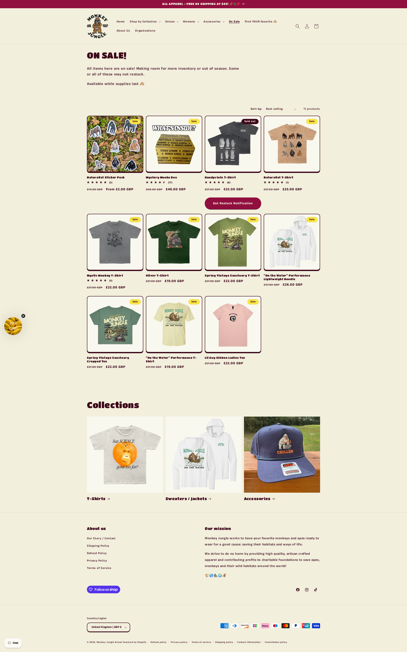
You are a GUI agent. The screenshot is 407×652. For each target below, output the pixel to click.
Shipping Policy (98, 546)
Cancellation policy (276, 642)
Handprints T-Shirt (220, 177)
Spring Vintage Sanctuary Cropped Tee (108, 359)
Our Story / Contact (101, 538)
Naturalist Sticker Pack (106, 177)
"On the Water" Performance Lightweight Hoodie (287, 277)
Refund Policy (97, 553)
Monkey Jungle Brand (109, 642)
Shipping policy (224, 642)
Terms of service (201, 642)
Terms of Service (99, 568)
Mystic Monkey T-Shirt (105, 275)
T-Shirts (96, 498)
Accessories (257, 498)
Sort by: (256, 109)
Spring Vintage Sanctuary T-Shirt (232, 275)
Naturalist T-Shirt (278, 177)
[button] (145, 21)
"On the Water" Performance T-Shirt (171, 359)
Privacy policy (179, 642)
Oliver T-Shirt (157, 275)
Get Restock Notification (233, 203)
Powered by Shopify (134, 642)
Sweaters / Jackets (186, 498)
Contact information (249, 642)
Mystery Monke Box (161, 177)
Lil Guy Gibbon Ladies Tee (225, 357)
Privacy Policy (97, 561)
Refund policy (159, 642)
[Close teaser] (23, 316)
